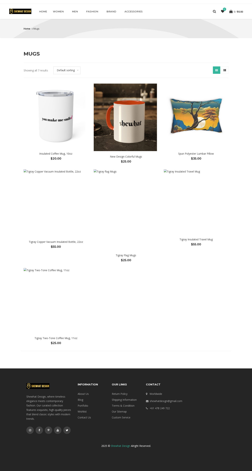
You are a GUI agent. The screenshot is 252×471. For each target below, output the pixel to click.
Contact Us (84, 417)
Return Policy (119, 394)
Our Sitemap (119, 411)
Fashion (92, 11)
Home (43, 11)
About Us (83, 394)
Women (58, 11)
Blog (80, 399)
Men (75, 11)
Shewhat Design (120, 446)
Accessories (134, 11)
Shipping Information (124, 399)
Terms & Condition (123, 405)
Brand (111, 11)
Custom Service (121, 417)
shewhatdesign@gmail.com (166, 401)
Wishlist (82, 411)
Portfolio (83, 405)
